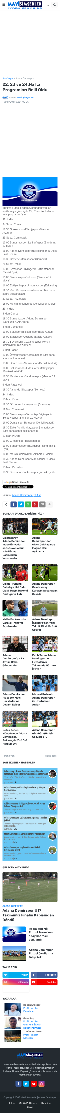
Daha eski (50, 756)
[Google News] (16, 483)
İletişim (12, 1103)
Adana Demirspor (25, 78)
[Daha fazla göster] (49, 504)
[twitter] (26, 1084)
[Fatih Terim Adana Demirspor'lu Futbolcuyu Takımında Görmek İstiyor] (45, 644)
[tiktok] (15, 989)
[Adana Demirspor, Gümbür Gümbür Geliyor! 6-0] (45, 719)
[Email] (42, 504)
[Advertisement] (30, 43)
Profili (26, 1008)
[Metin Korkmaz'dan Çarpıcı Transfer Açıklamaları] (15, 608)
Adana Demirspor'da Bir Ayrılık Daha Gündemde (13, 660)
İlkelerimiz (46, 1103)
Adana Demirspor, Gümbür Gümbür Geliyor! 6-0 (43, 733)
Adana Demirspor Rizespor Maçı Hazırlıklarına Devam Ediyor (13, 699)
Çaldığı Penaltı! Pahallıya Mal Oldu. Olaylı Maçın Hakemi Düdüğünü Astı (15, 588)
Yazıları (34, 1008)
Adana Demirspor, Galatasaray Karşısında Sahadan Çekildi (45, 588)
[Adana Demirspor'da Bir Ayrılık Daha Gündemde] (15, 644)
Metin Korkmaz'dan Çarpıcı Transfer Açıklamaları (14, 623)
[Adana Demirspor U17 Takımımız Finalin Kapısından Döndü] (30, 887)
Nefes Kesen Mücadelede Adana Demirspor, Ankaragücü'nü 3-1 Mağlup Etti (14, 736)
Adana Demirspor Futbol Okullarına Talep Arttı (41, 953)
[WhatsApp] (28, 504)
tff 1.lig (37, 495)
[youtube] (34, 1084)
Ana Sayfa (8, 78)
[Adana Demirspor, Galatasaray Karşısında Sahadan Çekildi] (45, 572)
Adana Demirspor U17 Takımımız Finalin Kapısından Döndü (28, 915)
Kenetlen (28, 1038)
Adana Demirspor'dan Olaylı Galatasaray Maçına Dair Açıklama (43, 544)
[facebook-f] (19, 1084)
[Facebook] (13, 504)
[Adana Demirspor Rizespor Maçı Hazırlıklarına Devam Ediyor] (15, 683)
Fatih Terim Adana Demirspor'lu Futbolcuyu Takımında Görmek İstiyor (44, 662)
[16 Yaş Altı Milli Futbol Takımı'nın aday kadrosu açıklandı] (14, 934)
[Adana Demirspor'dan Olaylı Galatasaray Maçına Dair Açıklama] (45, 526)
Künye (30, 1107)
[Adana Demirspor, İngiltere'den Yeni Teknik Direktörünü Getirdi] (45, 608)
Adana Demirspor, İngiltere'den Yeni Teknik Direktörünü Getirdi (44, 624)
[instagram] (41, 1084)
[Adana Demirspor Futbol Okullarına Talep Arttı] (14, 953)
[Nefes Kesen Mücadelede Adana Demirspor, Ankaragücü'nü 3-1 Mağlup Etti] (15, 719)
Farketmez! (29, 1011)
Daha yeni (9, 756)
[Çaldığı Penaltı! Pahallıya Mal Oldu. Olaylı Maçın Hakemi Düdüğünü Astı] (15, 572)
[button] (4, 5)
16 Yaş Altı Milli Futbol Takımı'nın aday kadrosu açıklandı (41, 934)
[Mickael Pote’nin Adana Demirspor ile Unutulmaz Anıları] (45, 683)
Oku (15, 782)
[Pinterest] (35, 504)
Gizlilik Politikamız (28, 1103)
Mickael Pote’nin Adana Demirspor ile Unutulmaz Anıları (43, 699)
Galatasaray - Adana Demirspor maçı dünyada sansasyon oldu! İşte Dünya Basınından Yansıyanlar (13, 548)
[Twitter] (21, 504)
